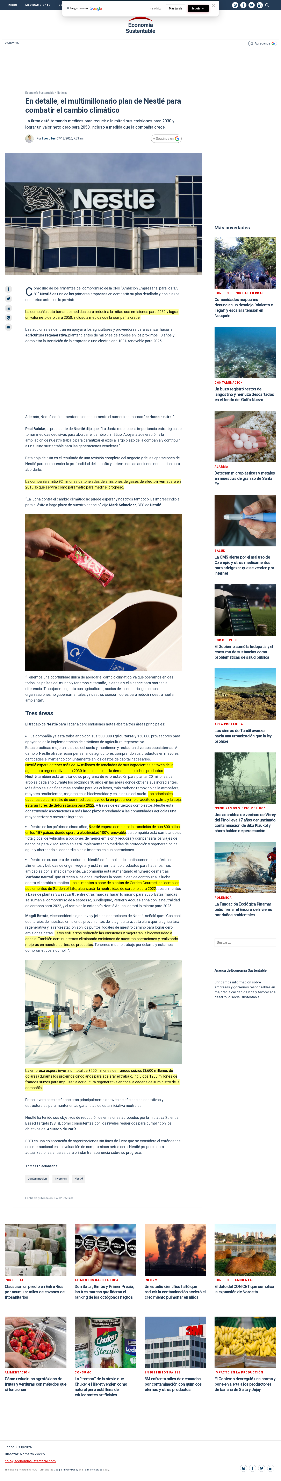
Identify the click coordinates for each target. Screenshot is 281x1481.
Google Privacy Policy (66, 1470)
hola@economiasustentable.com (30, 1461)
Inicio (12, 5)
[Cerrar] (213, 5)
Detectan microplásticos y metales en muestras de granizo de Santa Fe (245, 478)
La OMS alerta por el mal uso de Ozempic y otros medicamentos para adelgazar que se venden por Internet (244, 565)
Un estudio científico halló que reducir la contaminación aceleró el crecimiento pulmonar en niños (175, 1292)
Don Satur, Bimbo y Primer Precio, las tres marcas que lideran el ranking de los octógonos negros (104, 1292)
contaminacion (37, 1178)
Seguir (198, 8)
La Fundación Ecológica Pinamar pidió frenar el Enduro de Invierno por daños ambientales (243, 909)
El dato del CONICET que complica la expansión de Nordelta (244, 1289)
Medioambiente (37, 5)
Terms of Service (93, 1470)
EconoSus (49, 138)
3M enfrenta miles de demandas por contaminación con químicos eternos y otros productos (173, 1384)
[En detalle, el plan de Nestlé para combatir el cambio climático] (140, 25)
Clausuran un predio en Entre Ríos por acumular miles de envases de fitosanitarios (34, 1292)
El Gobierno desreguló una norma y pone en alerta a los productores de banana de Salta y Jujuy (245, 1384)
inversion (61, 1178)
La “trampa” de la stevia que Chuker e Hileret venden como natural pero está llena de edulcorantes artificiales (101, 1387)
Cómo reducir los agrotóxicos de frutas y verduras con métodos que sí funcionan (35, 1384)
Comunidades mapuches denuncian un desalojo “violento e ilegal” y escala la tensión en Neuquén (244, 308)
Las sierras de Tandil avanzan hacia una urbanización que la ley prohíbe (243, 736)
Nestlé (79, 1178)
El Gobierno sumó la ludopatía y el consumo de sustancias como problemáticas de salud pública (244, 652)
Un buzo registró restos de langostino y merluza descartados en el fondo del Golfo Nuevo (244, 394)
